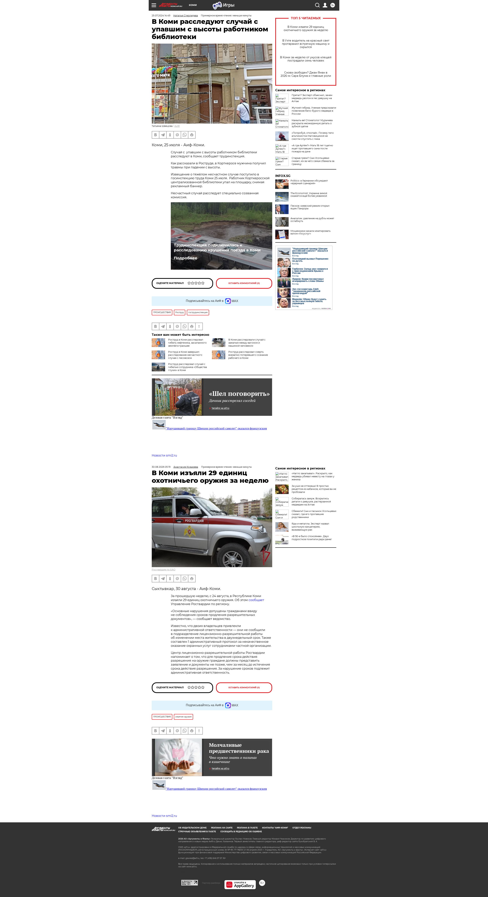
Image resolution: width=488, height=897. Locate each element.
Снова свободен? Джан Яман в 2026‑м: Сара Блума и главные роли (306, 74)
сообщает (256, 600)
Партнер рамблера (211, 883)
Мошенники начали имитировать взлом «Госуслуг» (311, 232)
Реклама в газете (247, 828)
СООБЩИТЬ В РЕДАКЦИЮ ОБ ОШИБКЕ (241, 831)
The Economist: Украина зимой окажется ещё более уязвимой (309, 194)
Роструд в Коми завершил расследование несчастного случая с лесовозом (185, 354)
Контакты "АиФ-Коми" (275, 828)
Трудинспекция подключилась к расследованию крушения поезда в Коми (217, 247)
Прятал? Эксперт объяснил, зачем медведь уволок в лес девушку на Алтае (312, 98)
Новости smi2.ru (164, 455)
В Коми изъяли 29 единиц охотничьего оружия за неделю (306, 28)
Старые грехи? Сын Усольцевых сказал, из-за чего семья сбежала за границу (313, 161)
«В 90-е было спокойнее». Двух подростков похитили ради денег (312, 538)
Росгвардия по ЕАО (163, 569)
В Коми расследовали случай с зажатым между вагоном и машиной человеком (247, 342)
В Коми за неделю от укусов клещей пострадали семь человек (305, 59)
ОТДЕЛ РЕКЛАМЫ (301, 828)
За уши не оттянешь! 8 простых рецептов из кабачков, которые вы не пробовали (314, 488)
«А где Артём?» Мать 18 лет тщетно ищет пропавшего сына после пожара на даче (312, 148)
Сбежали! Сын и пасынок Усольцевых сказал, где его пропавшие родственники (314, 514)
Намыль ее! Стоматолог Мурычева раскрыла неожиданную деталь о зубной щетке (312, 123)
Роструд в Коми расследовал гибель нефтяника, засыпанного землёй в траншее (187, 342)
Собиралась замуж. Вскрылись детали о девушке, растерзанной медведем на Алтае (311, 501)
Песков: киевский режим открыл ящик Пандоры (310, 207)
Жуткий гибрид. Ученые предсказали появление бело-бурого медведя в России (314, 110)
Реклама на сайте (222, 828)
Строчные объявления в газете (197, 831)
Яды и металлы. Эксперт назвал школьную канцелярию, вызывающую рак (310, 526)
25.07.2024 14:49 (161, 15)
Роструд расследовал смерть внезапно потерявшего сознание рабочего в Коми (248, 354)
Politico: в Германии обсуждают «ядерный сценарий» (309, 182)
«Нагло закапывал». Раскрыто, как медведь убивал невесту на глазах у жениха (313, 476)
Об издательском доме (192, 828)
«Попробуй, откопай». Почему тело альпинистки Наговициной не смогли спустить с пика (313, 135)
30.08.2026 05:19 (161, 466)
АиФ (177, 126)
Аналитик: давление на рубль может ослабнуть (312, 219)
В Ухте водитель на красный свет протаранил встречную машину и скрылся (306, 44)
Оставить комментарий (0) (244, 283)
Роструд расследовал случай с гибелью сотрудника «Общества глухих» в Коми (187, 367)
